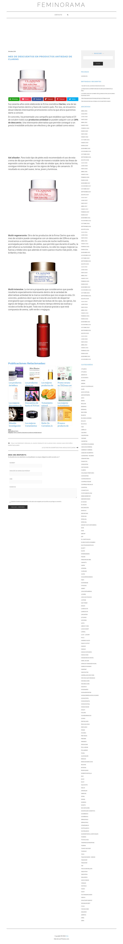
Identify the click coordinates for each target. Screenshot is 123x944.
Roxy (82, 779)
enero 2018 (84, 180)
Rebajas (83, 759)
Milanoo (84, 686)
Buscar (98, 63)
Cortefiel (84, 487)
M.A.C (82, 637)
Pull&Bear (84, 750)
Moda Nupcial (85, 704)
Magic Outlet (85, 643)
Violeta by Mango (86, 900)
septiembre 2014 (86, 295)
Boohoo (84, 424)
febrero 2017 (85, 212)
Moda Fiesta (85, 698)
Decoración (85, 507)
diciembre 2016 (85, 217)
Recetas (83, 764)
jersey (83, 588)
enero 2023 (84, 131)
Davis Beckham (85, 499)
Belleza (83, 403)
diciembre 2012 (85, 356)
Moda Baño (84, 689)
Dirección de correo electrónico (20, 471)
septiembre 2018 (86, 157)
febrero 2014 (85, 316)
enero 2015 (84, 284)
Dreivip (83, 533)
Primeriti (83, 741)
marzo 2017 (84, 209)
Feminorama (61, 4)
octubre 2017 (85, 189)
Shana (83, 799)
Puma (83, 753)
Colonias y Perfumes (87, 473)
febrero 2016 (85, 246)
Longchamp (85, 629)
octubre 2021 (85, 139)
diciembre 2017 (85, 183)
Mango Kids (84, 655)
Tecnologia (85, 839)
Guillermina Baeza (87, 577)
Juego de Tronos (86, 597)
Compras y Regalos (87, 484)
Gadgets (83, 562)
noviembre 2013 (86, 324)
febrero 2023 (85, 128)
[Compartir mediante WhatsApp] (14, 99)
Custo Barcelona (86, 493)
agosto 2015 (85, 264)
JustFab (83, 600)
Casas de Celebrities (87, 452)
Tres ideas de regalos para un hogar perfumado (96, 101)
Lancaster (84, 614)
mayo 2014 (84, 307)
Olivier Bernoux (86, 715)
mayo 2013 (84, 342)
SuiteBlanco (85, 831)
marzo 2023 (84, 125)
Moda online (85, 707)
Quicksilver (84, 756)
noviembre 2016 (86, 220)
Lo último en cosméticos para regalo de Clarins (59, 447)
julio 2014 (84, 301)
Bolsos (83, 421)
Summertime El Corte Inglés (89, 834)
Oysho (83, 718)
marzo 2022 (84, 137)
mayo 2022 (84, 134)
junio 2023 (84, 116)
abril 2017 (84, 206)
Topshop (83, 851)
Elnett (83, 548)
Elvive (83, 551)
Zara (82, 917)
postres (83, 733)
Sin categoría (85, 808)
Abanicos (84, 374)
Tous (82, 854)
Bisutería (84, 412)
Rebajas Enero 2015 (87, 761)
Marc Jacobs (85, 660)
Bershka (83, 406)
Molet (83, 709)
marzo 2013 (84, 347)
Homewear (84, 582)
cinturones (84, 467)
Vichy (83, 891)
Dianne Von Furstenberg (88, 525)
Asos (82, 398)
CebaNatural (85, 458)
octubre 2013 (85, 327)
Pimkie (83, 730)
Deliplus (83, 510)
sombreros (84, 816)
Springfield (84, 819)
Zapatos (83, 915)
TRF (82, 865)
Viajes (83, 889)
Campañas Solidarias (87, 444)
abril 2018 (84, 171)
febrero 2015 (85, 281)
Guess (83, 574)
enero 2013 (84, 353)
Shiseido (83, 802)
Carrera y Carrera (86, 450)
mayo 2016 (84, 238)
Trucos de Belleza (86, 868)
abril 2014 (84, 310)
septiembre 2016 (86, 226)
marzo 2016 (84, 243)
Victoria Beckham (86, 894)
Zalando (84, 912)
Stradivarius (85, 825)
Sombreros (84, 813)
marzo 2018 (84, 174)
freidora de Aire (86, 559)
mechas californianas (88, 678)
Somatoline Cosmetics (88, 811)
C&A (82, 426)
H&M (82, 579)
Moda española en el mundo (90, 695)
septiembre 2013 (86, 330)
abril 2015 (84, 275)
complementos (86, 478)
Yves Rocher (85, 909)
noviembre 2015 (86, 255)
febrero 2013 (85, 350)
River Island (84, 770)
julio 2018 (84, 163)
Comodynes (85, 476)
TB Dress (83, 837)
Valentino (84, 871)
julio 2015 (84, 267)
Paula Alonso (85, 724)
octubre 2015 (85, 258)
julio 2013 (84, 336)
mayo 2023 (84, 119)
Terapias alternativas (87, 842)
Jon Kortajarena (86, 591)
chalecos (84, 461)
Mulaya (83, 712)
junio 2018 (84, 165)
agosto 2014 (85, 298)
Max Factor (84, 672)
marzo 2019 (84, 142)
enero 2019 (84, 145)
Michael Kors (85, 681)
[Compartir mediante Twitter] (72, 99)
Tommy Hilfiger (86, 848)
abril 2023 (84, 122)
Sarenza (83, 793)
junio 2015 (84, 269)
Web (11, 479)
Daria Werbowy (86, 496)
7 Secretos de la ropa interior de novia (93, 86)
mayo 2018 (84, 168)
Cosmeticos (85, 490)
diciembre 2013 (85, 321)
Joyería (83, 594)
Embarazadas (85, 554)
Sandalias (84, 790)
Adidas (83, 380)
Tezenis (83, 845)
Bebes (83, 400)
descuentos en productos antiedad (29, 432)
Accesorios (84, 377)
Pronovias (84, 744)
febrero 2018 (85, 177)
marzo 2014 (84, 313)
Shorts (83, 805)
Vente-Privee (85, 880)
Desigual (84, 516)
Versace (83, 883)
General (83, 568)
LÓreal (83, 631)
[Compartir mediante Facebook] (37, 99)
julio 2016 (84, 232)
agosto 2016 (85, 229)
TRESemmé (84, 860)
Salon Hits (84, 785)
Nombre (12, 462)
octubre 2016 (85, 223)
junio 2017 (84, 200)
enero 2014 (84, 319)
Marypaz (83, 669)
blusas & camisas (86, 418)
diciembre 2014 (85, 287)
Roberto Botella (86, 773)
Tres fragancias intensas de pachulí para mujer (95, 98)
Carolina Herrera (86, 447)
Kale (67, 936)
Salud (83, 787)
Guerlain (84, 571)
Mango (83, 646)
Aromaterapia (85, 395)
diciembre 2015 (85, 252)
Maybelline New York (87, 675)
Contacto (58, 14)
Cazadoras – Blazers (87, 455)
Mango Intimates (86, 652)
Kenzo (83, 605)
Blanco (83, 415)
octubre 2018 (85, 154)
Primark (83, 738)
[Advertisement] (61, 32)
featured (40, 432)
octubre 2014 (85, 293)
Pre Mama (84, 735)
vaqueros (84, 877)
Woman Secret (85, 903)
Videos (83, 897)
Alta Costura (85, 392)
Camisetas (84, 441)
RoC (82, 776)
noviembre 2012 (86, 359)
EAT (82, 536)
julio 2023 (84, 113)
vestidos (83, 886)
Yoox (83, 906)
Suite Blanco (85, 828)
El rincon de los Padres (88, 542)
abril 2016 (84, 241)
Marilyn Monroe (86, 666)
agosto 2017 (85, 194)
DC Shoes (84, 502)
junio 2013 (84, 339)
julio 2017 (84, 197)
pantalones (84, 721)
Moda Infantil (85, 701)
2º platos (83, 372)
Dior (82, 528)
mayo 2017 (84, 203)
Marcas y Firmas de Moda (88, 663)
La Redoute (84, 608)
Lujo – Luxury (85, 634)
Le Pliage (83, 617)
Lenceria (83, 620)
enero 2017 (84, 215)
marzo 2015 (84, 278)
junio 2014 (84, 304)
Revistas (83, 767)
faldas (83, 556)
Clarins (16, 431)
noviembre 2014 (86, 290)
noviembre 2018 (86, 151)
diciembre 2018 (85, 148)
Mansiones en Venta (87, 657)
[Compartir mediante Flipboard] (49, 99)
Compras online (86, 481)
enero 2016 (84, 249)
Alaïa (82, 389)
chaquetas (84, 464)
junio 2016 (84, 235)
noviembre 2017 (86, 186)
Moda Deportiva (86, 692)
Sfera (83, 796)
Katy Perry (84, 603)
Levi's (82, 623)
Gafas (83, 565)
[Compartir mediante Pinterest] (61, 99)
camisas (83, 438)
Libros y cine (85, 626)
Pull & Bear (84, 747)
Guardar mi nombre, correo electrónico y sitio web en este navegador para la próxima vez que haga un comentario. (36, 501)
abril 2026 (84, 111)
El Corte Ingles (85, 539)
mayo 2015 (84, 272)
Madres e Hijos (85, 640)
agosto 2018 (85, 160)
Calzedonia (84, 435)
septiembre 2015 (86, 261)
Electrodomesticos (87, 545)
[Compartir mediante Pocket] (25, 99)
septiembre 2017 (86, 191)
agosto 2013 (85, 333)
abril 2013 (84, 345)
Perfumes (84, 727)
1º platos (83, 369)
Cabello (83, 429)
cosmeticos (19, 432)
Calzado (83, 432)
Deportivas (84, 513)
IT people (84, 585)
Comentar (13, 487)
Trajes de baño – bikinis (88, 857)
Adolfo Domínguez (87, 386)
